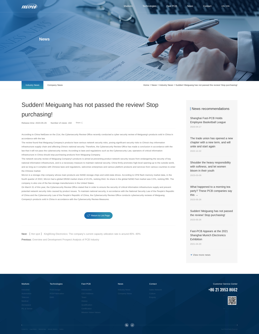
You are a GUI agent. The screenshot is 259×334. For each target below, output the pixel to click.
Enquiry (152, 297)
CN (223, 6)
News (190, 6)
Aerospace (26, 305)
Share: (78, 123)
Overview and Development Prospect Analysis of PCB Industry (65, 239)
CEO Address (87, 293)
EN (227, 6)
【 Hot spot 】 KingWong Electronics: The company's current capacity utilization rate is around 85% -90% (84, 234)
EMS (52, 297)
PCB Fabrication (57, 293)
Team (83, 297)
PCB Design (55, 290)
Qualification (86, 305)
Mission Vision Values (90, 312)
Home (146, 85)
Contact (207, 6)
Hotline (61, 329)
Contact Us (25, 329)
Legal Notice (33, 329)
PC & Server (27, 309)
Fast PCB (172, 6)
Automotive (26, 293)
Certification (86, 309)
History (84, 301)
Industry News (32, 85)
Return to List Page (100, 215)
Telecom (25, 297)
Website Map (42, 329)
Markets (128, 6)
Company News (55, 85)
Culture (152, 293)
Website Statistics (52, 329)
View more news (201, 254)
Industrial (25, 290)
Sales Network (155, 290)
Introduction (86, 290)
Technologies (149, 6)
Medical (25, 301)
